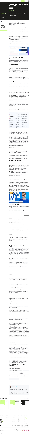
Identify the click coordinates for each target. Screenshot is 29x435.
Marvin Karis (13, 386)
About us (1, 420)
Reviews (1, 422)
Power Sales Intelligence (7, 417)
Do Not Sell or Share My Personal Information (24, 426)
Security (22, 425)
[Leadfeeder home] (3, 1)
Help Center (19, 420)
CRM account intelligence (13, 421)
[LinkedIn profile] (16, 386)
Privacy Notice (25, 425)
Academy (18, 419)
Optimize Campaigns (8, 418)
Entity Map (15, 425)
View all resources (26, 398)
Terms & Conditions (19, 425)
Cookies (28, 425)
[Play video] (19, 197)
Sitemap (12, 425)
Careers (1, 421)
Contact (18, 421)
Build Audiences (7, 419)
